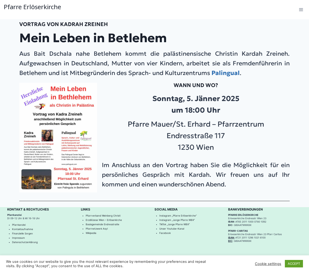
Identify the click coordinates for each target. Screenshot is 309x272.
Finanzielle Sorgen (22, 233)
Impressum (18, 237)
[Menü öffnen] (300, 9)
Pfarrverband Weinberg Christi (103, 215)
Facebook (165, 232)
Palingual (225, 73)
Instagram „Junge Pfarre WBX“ (177, 219)
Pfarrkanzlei (19, 224)
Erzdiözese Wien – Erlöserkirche (104, 219)
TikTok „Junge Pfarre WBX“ (174, 224)
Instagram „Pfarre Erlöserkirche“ (178, 215)
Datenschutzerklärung (25, 242)
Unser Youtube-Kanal (171, 228)
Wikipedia (91, 232)
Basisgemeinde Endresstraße (102, 224)
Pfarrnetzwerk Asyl (97, 228)
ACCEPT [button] (294, 263)
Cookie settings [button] (268, 264)
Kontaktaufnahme (22, 229)
